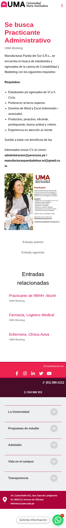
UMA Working (14, 48)
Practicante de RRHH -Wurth (32, 296)
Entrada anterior (33, 242)
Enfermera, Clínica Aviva (29, 334)
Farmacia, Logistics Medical (31, 315)
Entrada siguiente (32, 252)
